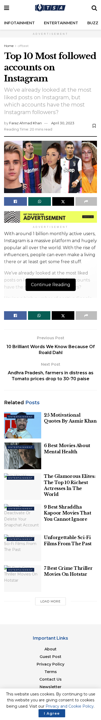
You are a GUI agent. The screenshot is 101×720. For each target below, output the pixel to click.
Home (8, 46)
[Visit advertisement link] (50, 217)
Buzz (92, 22)
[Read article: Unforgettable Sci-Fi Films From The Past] (22, 547)
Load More (50, 601)
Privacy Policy (50, 664)
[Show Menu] (6, 8)
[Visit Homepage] (50, 8)
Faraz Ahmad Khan (25, 123)
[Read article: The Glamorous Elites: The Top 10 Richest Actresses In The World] (22, 486)
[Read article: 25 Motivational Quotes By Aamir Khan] (22, 425)
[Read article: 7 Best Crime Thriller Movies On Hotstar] (22, 578)
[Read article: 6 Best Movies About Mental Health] (22, 456)
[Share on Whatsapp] (39, 201)
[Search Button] (94, 8)
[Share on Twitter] (63, 201)
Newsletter (50, 686)
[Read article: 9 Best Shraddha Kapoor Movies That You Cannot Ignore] (22, 517)
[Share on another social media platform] (86, 201)
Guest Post (50, 656)
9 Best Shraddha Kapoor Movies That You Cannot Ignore (67, 513)
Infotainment (19, 22)
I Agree (52, 713)
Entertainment (61, 22)
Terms (50, 671)
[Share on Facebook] (15, 201)
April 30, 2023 (62, 123)
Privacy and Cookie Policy (70, 706)
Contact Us (50, 679)
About (50, 649)
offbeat (23, 46)
